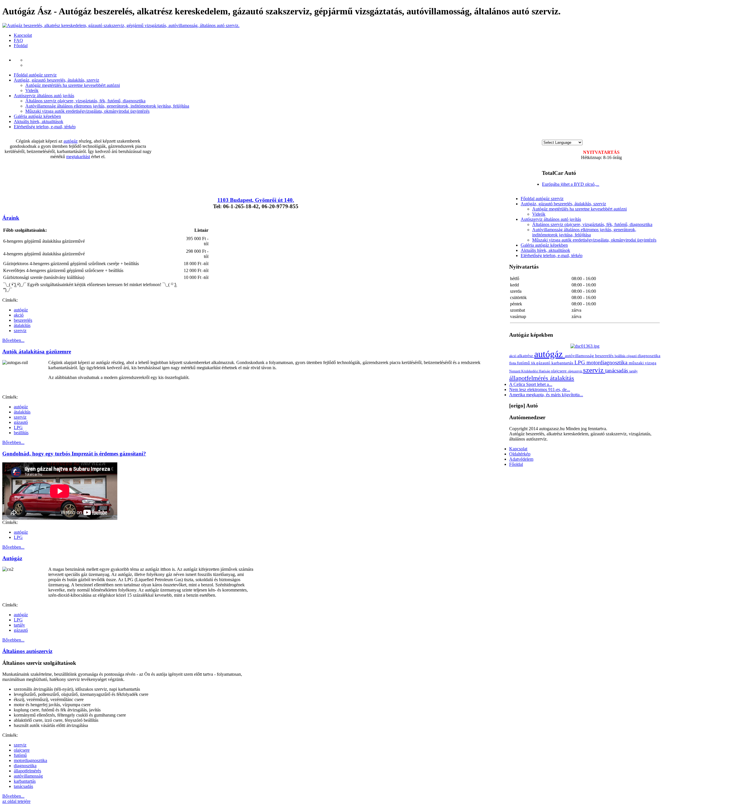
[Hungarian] (544, 137)
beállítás (21, 432)
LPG (18, 427)
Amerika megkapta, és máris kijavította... (546, 394)
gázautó (21, 422)
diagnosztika (25, 765)
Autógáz (12, 558)
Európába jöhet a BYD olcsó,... (570, 184)
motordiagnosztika (30, 760)
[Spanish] (578, 137)
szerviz (20, 330)
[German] (561, 137)
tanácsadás (23, 786)
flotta (513, 363)
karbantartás (25, 781)
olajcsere (22, 750)
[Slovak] (573, 137)
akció (19, 315)
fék (533, 363)
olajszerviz (575, 371)
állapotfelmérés (27, 770)
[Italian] (567, 137)
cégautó (632, 356)
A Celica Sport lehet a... (530, 384)
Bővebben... (13, 340)
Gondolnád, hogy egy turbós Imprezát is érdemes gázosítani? (74, 454)
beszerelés (23, 320)
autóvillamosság (28, 776)
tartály (19, 625)
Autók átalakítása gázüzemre (36, 352)
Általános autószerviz (27, 651)
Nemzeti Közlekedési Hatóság (530, 371)
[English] (550, 137)
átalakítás (22, 325)
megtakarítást (78, 156)
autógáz (71, 141)
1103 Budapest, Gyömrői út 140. (255, 200)
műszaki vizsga (642, 362)
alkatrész (525, 355)
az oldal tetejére (16, 801)
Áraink (10, 218)
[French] (555, 137)
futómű (20, 755)
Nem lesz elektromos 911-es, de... (539, 389)
